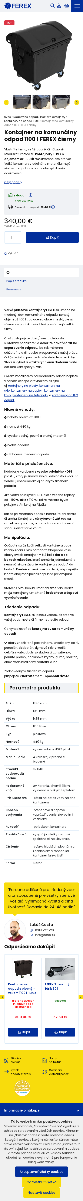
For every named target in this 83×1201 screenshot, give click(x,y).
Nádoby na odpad (25, 117)
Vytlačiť (12, 253)
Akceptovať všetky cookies (41, 1171)
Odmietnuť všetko (41, 1182)
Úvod (7, 117)
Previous (6, 102)
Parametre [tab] (13, 289)
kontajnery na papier (26, 390)
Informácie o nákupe (22, 1110)
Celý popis (12, 182)
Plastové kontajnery (52, 117)
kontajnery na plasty (22, 386)
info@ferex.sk (45, 935)
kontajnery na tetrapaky (30, 395)
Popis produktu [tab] (16, 281)
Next (76, 102)
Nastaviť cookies (42, 1192)
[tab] (41, 272)
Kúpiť (54, 237)
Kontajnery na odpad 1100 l (21, 121)
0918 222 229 (44, 930)
